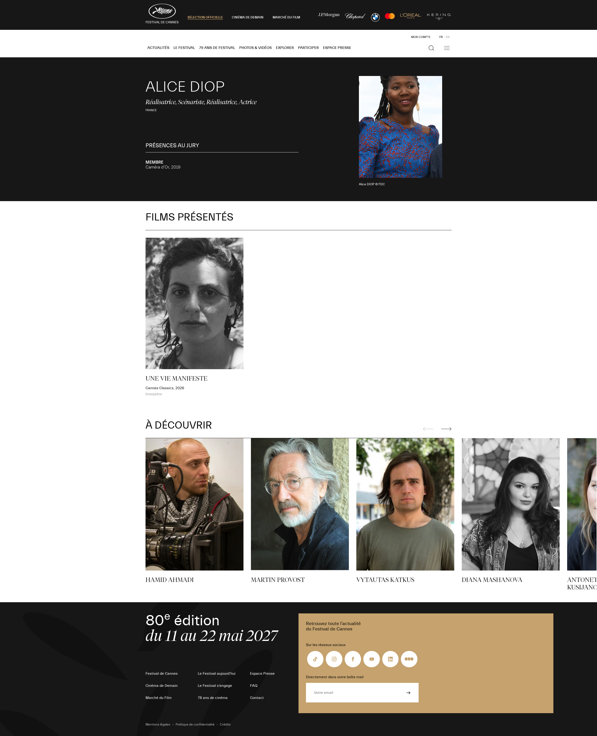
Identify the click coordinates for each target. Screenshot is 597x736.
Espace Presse (337, 48)
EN (448, 37)
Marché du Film (159, 698)
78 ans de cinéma (213, 698)
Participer (308, 48)
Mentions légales (158, 724)
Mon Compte (420, 37)
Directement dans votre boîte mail (335, 677)
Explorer (285, 48)
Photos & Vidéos (255, 48)
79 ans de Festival (217, 48)
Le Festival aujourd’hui (217, 673)
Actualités (158, 48)
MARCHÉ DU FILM (286, 17)
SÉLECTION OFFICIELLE (205, 17)
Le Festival (184, 48)
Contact (257, 698)
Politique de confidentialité (195, 724)
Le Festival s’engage (215, 686)
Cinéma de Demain (162, 686)
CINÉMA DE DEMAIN (248, 17)
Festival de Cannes (162, 673)
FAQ (253, 686)
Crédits (225, 724)
